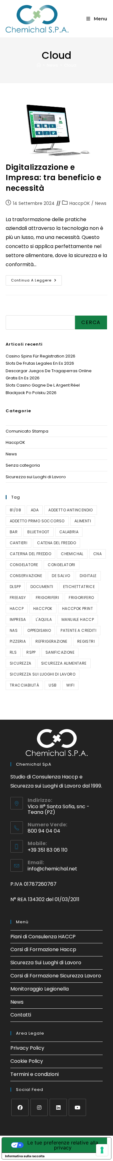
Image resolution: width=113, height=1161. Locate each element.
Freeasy (18, 597)
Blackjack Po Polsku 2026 (31, 393)
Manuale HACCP (78, 619)
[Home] (39, 65)
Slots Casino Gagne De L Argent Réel (43, 385)
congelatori (61, 564)
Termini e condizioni (34, 1074)
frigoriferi (47, 597)
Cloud (70, 65)
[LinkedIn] (58, 1107)
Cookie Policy (26, 1061)
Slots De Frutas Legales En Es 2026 (40, 363)
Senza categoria (23, 465)
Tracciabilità (24, 685)
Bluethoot (38, 532)
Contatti (20, 1014)
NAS (14, 630)
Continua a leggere (36, 279)
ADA (35, 510)
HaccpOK (79, 203)
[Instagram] (39, 1107)
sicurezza (20, 663)
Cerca (12, 311)
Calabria (68, 532)
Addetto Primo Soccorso (37, 521)
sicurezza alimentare (64, 663)
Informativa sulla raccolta (25, 1156)
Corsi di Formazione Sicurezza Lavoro (55, 975)
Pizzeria (18, 641)
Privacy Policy (27, 1048)
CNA (97, 553)
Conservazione (26, 575)
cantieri (18, 542)
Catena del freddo (56, 542)
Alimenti (82, 521)
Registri (86, 641)
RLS (13, 652)
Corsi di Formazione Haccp (43, 949)
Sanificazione (60, 652)
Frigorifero (81, 597)
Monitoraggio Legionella (39, 988)
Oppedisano (39, 630)
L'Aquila (44, 619)
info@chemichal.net (52, 868)
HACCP (17, 608)
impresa (18, 619)
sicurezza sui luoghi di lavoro (42, 674)
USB (52, 685)
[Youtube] (77, 1107)
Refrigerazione (51, 641)
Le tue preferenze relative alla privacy (62, 1145)
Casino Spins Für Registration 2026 (40, 356)
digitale (88, 575)
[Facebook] (20, 1107)
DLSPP (15, 586)
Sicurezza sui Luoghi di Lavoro (36, 477)
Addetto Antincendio (70, 510)
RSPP (31, 652)
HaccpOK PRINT (77, 608)
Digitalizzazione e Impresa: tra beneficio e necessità (53, 177)
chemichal (72, 553)
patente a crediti (78, 630)
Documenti (41, 586)
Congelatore (24, 564)
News (100, 203)
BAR (14, 532)
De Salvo (61, 575)
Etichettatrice (79, 586)
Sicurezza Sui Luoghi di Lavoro (45, 962)
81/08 (15, 510)
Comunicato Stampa (27, 431)
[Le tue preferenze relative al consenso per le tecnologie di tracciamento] (102, 1150)
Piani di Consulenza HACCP (43, 936)
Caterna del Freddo (30, 553)
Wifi (70, 685)
